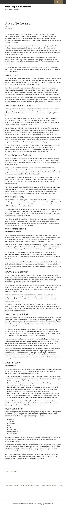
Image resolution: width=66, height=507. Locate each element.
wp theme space (47, 504)
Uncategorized (15, 471)
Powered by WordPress (20, 504)
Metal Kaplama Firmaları (18, 6)
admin (7, 27)
